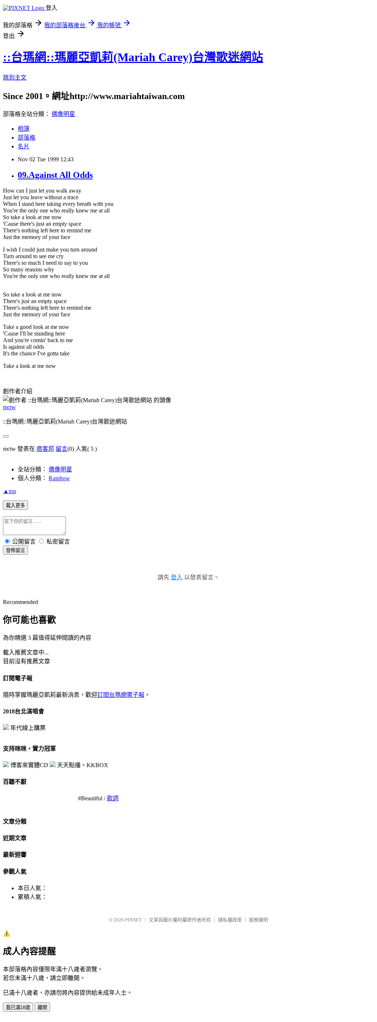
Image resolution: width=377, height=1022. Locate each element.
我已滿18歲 (18, 1007)
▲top (9, 491)
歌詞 (113, 798)
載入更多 (15, 505)
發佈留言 (15, 550)
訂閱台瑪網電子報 (120, 695)
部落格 (26, 137)
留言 (61, 449)
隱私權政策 (230, 920)
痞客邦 (45, 449)
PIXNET (133, 920)
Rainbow (59, 478)
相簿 (23, 129)
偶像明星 (63, 114)
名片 (23, 146)
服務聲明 (258, 920)
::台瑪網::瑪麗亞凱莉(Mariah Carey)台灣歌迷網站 (133, 57)
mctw (9, 407)
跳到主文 (15, 77)
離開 (42, 1007)
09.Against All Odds (55, 175)
